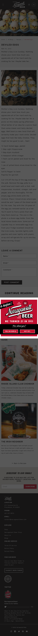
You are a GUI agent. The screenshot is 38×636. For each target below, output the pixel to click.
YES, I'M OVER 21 (10, 331)
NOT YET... (27, 331)
